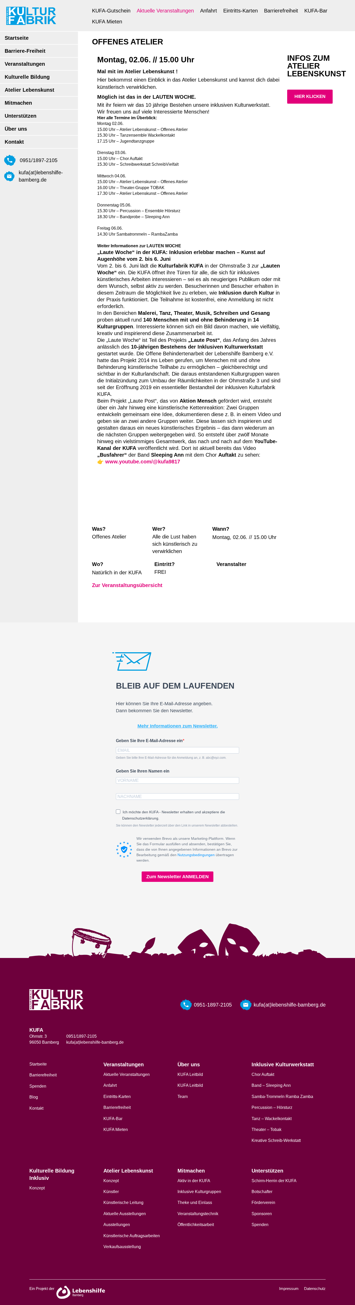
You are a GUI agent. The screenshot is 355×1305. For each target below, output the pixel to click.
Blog (33, 1097)
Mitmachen (18, 103)
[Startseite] (31, 15)
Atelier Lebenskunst (29, 90)
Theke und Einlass (195, 1202)
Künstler (111, 1191)
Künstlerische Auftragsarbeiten (131, 1236)
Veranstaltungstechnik (198, 1213)
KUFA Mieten (107, 21)
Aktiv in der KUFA (194, 1181)
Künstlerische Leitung (123, 1202)
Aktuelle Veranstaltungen (165, 11)
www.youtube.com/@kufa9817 (142, 461)
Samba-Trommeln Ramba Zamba (282, 1096)
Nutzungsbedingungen (196, 855)
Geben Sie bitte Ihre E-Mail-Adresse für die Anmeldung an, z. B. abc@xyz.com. (171, 758)
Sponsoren (262, 1213)
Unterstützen (20, 116)
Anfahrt (208, 11)
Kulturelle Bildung (27, 77)
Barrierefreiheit (281, 11)
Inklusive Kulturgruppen (199, 1191)
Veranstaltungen (25, 64)
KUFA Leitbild (190, 1074)
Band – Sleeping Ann (271, 1085)
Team (183, 1096)
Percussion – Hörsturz (272, 1107)
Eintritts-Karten (240, 11)
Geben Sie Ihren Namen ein (142, 771)
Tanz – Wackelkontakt (272, 1118)
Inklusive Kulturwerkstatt (283, 1064)
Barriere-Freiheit (25, 51)
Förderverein (263, 1202)
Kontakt (14, 142)
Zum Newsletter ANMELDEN (177, 876)
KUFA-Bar (315, 11)
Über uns (16, 129)
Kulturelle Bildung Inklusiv (51, 1174)
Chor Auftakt (263, 1074)
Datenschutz (315, 1288)
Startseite (17, 38)
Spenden (37, 1086)
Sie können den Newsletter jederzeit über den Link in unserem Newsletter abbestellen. (177, 825)
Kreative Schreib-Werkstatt (276, 1140)
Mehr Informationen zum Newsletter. (177, 726)
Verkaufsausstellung (122, 1246)
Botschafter (262, 1191)
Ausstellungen (116, 1224)
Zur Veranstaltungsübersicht (127, 585)
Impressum (289, 1288)
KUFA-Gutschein (111, 11)
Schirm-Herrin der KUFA (274, 1181)
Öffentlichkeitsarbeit (196, 1224)
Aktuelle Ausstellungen (124, 1213)
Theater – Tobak (266, 1129)
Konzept (37, 1188)
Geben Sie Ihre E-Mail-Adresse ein (149, 740)
